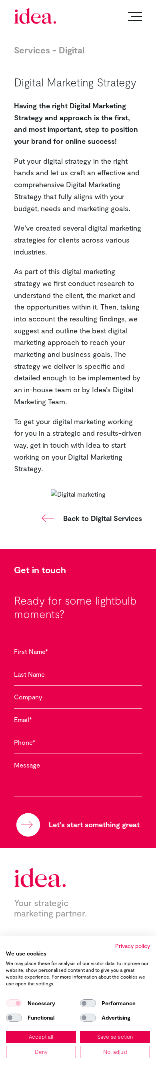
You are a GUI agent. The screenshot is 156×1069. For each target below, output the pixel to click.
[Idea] (35, 16)
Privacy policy (132, 945)
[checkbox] (14, 1003)
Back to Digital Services (102, 518)
